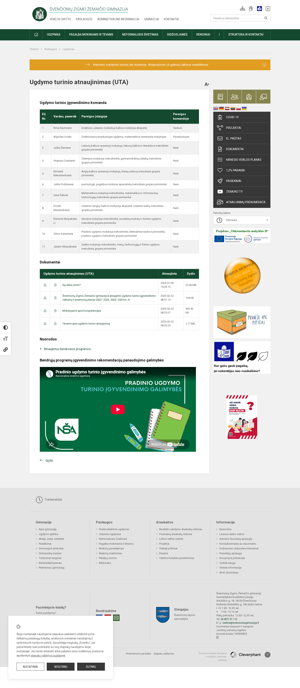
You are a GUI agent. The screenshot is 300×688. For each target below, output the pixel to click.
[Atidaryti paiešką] (265, 18)
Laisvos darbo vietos (231, 534)
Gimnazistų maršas (50, 553)
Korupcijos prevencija (232, 558)
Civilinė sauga (227, 562)
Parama (163, 553)
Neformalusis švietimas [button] (140, 34)
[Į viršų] (267, 655)
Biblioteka (105, 562)
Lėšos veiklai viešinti (171, 538)
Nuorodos (225, 529)
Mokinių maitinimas (110, 553)
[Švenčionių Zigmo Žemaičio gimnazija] (40, 14)
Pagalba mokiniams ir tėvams (116, 543)
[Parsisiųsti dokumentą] (45, 285)
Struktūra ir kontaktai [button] (245, 34)
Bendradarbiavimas (50, 562)
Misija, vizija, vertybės (51, 538)
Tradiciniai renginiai (50, 558)
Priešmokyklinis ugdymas (114, 529)
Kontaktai (171, 19)
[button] (242, 8)
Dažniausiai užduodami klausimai (239, 548)
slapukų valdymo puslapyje (48, 655)
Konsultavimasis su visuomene (237, 543)
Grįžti (49, 461)
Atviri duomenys (228, 572)
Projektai (233, 127)
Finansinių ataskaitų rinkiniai (175, 534)
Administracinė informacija (118, 19)
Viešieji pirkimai (168, 548)
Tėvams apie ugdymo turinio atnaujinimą (86, 323)
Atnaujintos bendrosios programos (67, 349)
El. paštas (233, 138)
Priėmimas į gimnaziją (51, 567)
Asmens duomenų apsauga (235, 538)
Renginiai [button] (203, 34)
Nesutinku (60, 666)
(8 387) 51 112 (229, 619)
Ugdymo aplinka (48, 534)
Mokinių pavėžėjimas (111, 548)
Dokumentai (235, 149)
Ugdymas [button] (53, 34)
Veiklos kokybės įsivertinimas (176, 558)
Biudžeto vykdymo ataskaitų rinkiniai (180, 529)
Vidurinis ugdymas (110, 534)
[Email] (116, 617)
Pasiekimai (233, 181)
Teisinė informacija (230, 567)
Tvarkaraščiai (53, 499)
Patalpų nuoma (108, 558)
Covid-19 (232, 117)
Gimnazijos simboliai (51, 548)
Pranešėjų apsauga (230, 553)
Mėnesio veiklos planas (243, 159)
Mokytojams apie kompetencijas (81, 310)
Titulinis (34, 49)
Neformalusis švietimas (113, 538)
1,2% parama (235, 170)
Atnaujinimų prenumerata (246, 202)
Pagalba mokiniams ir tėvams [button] (91, 34)
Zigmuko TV (234, 191)
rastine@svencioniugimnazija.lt (240, 622)
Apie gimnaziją (47, 529)
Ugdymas (68, 49)
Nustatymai (30, 666)
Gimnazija (151, 19)
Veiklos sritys (60, 19)
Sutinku (91, 666)
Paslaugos (84, 19)
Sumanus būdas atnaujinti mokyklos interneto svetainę (213, 656)
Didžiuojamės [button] (177, 34)
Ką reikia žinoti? (71, 285)
